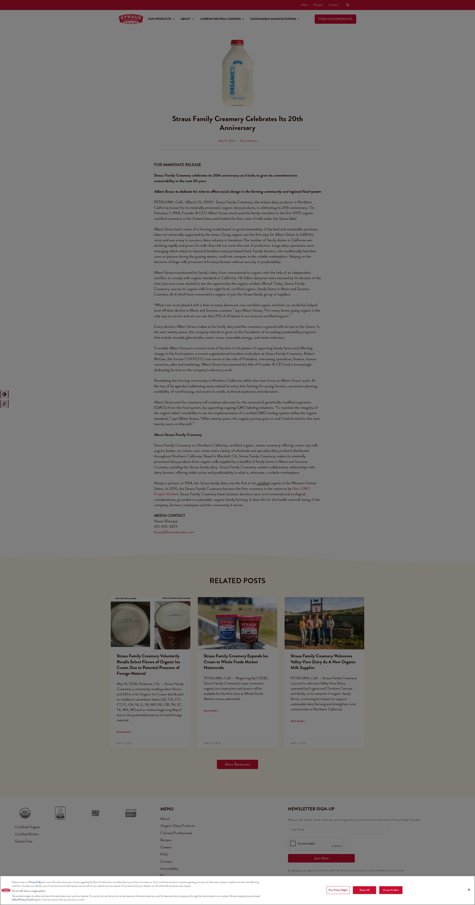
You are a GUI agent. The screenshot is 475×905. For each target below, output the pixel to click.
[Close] (469, 890)
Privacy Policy (35, 882)
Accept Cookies (391, 890)
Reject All (364, 890)
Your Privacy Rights (338, 890)
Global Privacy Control (23, 899)
